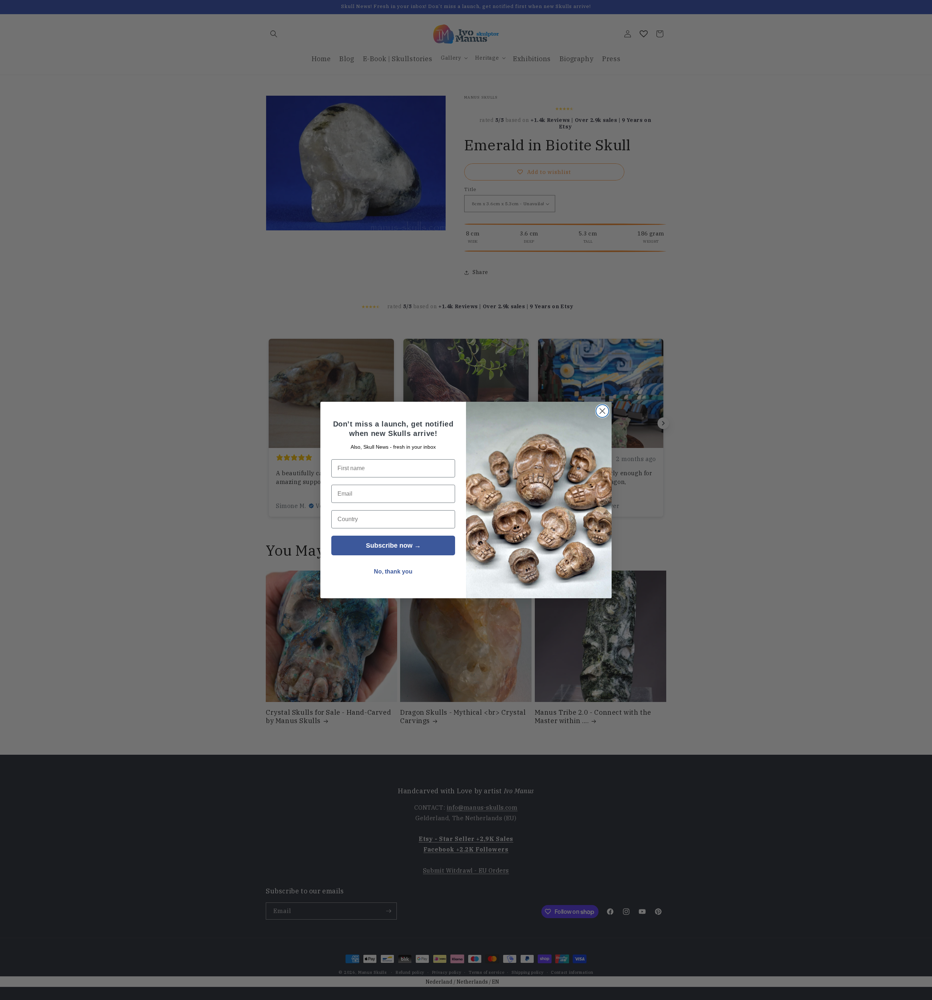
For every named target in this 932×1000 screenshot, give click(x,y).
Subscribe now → (393, 545)
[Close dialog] (602, 411)
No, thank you (393, 571)
